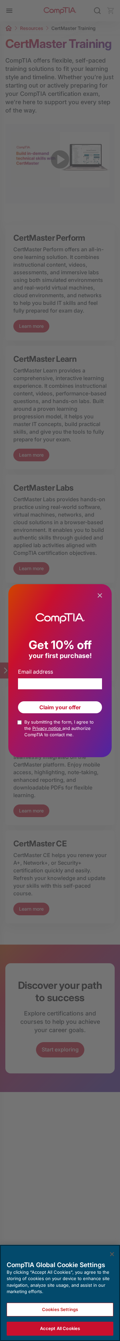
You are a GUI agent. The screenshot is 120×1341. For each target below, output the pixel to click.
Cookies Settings (60, 1309)
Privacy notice (47, 728)
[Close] (112, 1254)
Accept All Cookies (60, 1328)
